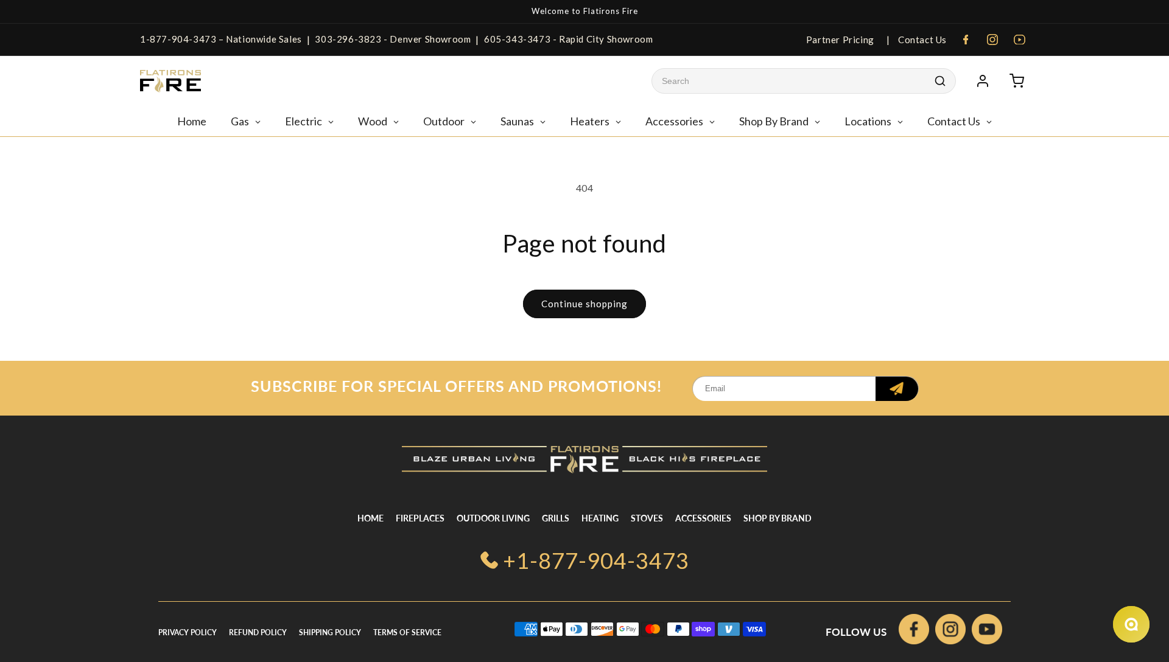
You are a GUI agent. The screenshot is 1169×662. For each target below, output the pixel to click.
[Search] (940, 81)
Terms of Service (407, 632)
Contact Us (921, 39)
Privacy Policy (187, 632)
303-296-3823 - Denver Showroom (393, 38)
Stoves (647, 518)
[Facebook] (965, 39)
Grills (555, 518)
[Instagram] (992, 39)
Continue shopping (584, 303)
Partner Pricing (840, 39)
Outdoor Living (493, 518)
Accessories (703, 518)
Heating (600, 518)
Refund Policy (258, 632)
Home (370, 518)
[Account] (983, 81)
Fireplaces (420, 518)
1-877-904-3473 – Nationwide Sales (221, 38)
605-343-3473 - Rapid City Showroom (568, 38)
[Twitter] (987, 632)
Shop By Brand (777, 518)
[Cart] (1017, 81)
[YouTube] (1019, 39)
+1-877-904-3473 (596, 560)
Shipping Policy (330, 632)
